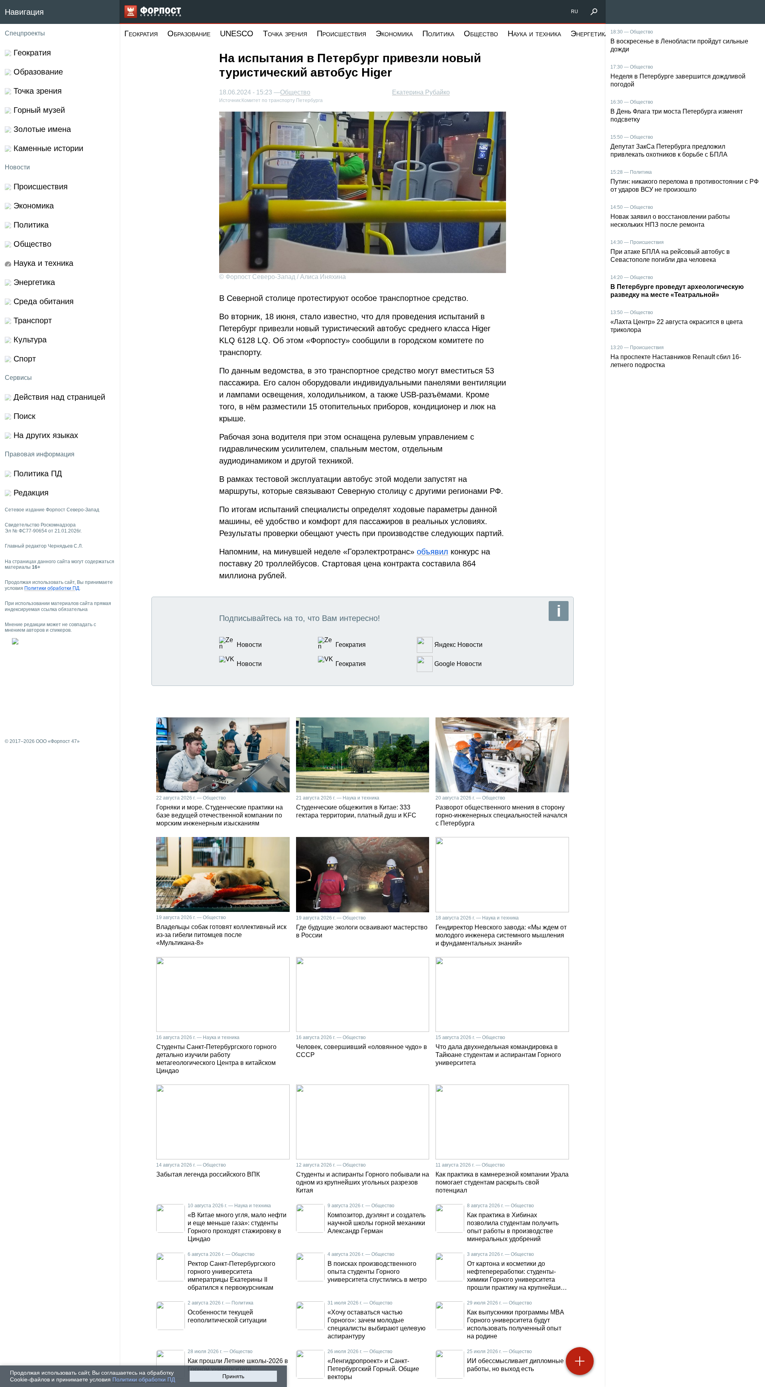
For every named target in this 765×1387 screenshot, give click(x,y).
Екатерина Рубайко (421, 92)
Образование (188, 33)
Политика (438, 33)
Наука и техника (534, 33)
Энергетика (589, 33)
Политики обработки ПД (143, 1379)
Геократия (141, 33)
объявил (432, 551)
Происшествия (341, 33)
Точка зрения (285, 33)
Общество (481, 33)
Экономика (394, 33)
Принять (233, 1376)
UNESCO (236, 33)
